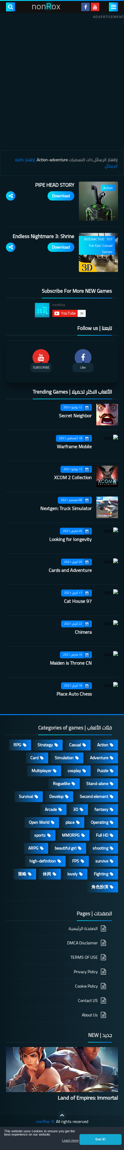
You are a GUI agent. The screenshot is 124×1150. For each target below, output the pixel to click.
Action (102, 745)
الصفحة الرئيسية (83, 928)
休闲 (47, 874)
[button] (100, 1139)
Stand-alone (97, 783)
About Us (90, 1015)
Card (34, 758)
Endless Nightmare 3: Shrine (43, 236)
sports (40, 835)
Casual (75, 745)
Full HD (102, 835)
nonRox (43, 1121)
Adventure (99, 758)
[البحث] (10, 6)
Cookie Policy (86, 986)
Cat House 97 (78, 600)
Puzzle (102, 770)
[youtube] (95, 7)
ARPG (33, 848)
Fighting (101, 874)
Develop (56, 796)
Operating (99, 822)
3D (75, 809)
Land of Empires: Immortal (88, 1098)
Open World (39, 822)
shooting (100, 848)
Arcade (51, 809)
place (70, 822)
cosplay (74, 770)
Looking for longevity (70, 539)
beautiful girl (65, 848)
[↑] (62, 1115)
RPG (17, 745)
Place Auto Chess (74, 693)
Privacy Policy (86, 972)
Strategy (45, 745)
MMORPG (71, 835)
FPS (75, 861)
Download (61, 196)
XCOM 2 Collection (73, 477)
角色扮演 (99, 887)
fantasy (101, 809)
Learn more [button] (70, 1140)
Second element (94, 796)
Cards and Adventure (70, 570)
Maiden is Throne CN (71, 662)
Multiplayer (41, 770)
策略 (22, 874)
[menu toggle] (113, 6)
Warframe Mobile (74, 446)
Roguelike (61, 783)
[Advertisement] (62, 82)
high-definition (42, 861)
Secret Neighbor (75, 415)
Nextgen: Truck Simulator (66, 508)
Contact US (88, 1000)
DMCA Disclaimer (82, 943)
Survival (26, 796)
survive (101, 861)
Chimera (83, 631)
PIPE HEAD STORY (54, 185)
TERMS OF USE (84, 957)
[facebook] (85, 7)
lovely (72, 874)
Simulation (64, 758)
